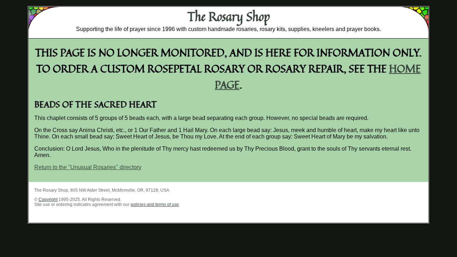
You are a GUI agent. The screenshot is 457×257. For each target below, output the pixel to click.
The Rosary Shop (228, 16)
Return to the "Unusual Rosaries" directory (87, 167)
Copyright (48, 199)
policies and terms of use (155, 204)
